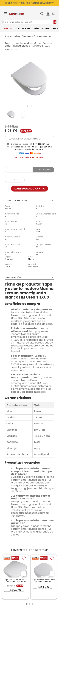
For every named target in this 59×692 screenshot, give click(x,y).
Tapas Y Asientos (43, 36)
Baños (17, 36)
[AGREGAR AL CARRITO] (23, 573)
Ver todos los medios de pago (29, 157)
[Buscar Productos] (54, 21)
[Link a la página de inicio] (8, 36)
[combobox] (29, 22)
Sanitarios (28, 36)
